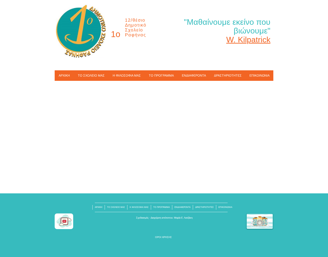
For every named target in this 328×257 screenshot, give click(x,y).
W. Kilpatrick (248, 39)
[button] (163, 237)
